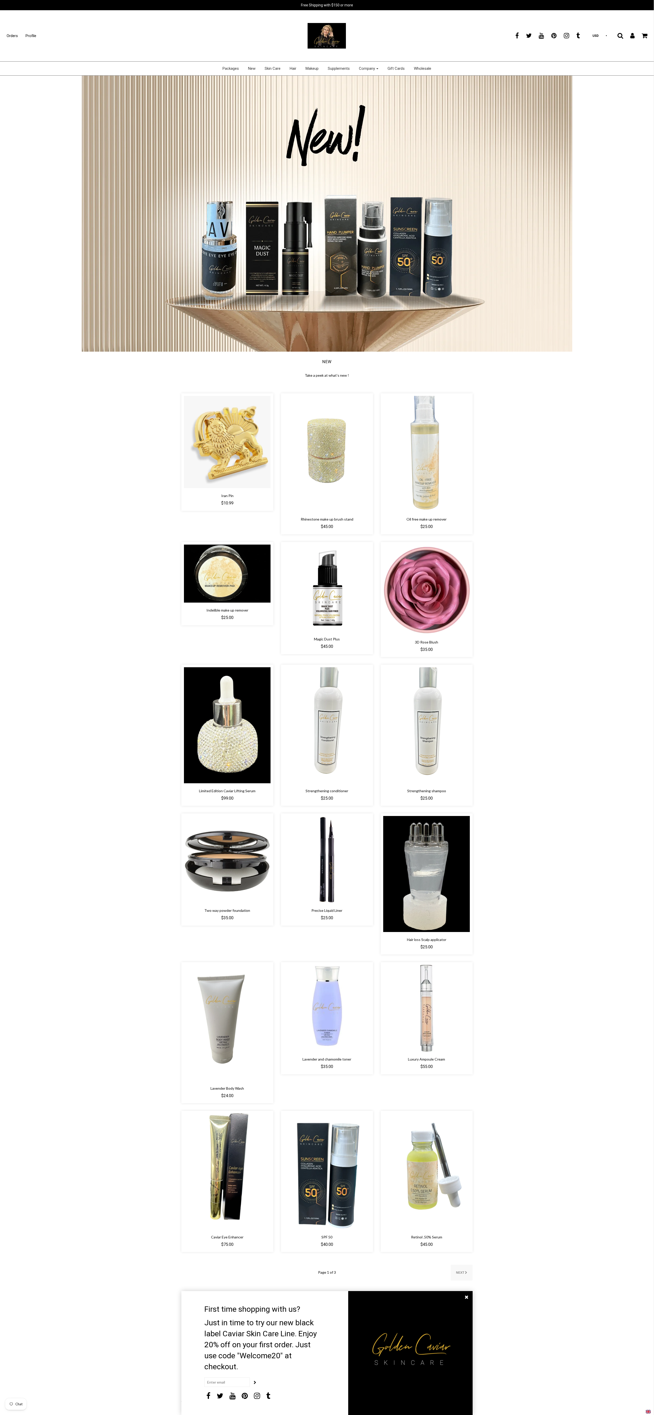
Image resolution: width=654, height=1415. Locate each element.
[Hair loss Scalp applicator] (426, 873)
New (251, 68)
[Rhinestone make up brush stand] (327, 453)
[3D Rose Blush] (426, 589)
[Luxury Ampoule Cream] (426, 1008)
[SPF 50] (327, 1171)
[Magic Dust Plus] (327, 587)
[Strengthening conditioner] (327, 725)
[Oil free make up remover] (426, 453)
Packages (231, 68)
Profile (31, 35)
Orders (12, 35)
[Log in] (629, 35)
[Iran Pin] (227, 441)
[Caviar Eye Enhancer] (227, 1171)
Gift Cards (396, 68)
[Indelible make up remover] (227, 573)
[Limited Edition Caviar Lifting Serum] (227, 725)
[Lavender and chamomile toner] (327, 1008)
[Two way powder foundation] (227, 859)
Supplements (339, 68)
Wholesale (422, 68)
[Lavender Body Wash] (227, 1022)
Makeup (312, 68)
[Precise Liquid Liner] (327, 859)
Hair (293, 68)
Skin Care (273, 68)
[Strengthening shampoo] (426, 725)
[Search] (617, 35)
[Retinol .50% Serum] (426, 1171)
